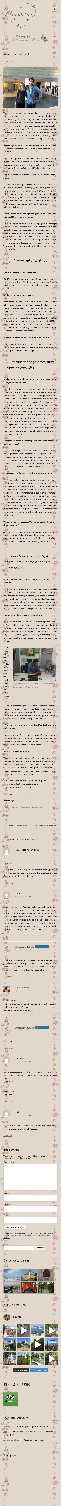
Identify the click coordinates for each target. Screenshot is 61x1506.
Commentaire (9, 1162)
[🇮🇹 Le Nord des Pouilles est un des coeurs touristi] (9, 1330)
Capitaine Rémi (22, 987)
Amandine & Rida (24, 946)
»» (57, 1443)
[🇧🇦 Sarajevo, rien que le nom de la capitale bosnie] (51, 1344)
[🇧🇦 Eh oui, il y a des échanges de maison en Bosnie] (23, 1358)
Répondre (7, 883)
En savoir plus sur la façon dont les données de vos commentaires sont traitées (29, 1235)
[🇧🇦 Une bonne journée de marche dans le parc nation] (37, 1344)
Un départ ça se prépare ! (15, 825)
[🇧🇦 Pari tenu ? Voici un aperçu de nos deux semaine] (51, 1330)
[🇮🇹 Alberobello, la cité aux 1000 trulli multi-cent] (23, 1330)
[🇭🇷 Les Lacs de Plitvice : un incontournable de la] (37, 1358)
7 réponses (8, 61)
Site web (6, 1215)
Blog (32, 807)
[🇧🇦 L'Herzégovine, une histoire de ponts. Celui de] (9, 1344)
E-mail (6, 1204)
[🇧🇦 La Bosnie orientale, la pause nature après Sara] (23, 1344)
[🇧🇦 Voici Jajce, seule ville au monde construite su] (9, 1358)
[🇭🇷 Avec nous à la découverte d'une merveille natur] (51, 1358)
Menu (55, 9)
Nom (6, 1193)
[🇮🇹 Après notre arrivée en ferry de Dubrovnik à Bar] (37, 1330)
